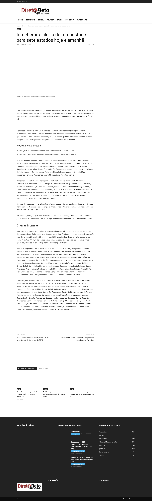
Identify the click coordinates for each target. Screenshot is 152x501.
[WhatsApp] (34, 49)
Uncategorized (75, 434)
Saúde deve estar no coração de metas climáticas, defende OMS (82, 460)
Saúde (59, 20)
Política (50, 20)
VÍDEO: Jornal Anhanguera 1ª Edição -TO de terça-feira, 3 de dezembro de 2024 (33, 339)
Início (18, 26)
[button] (132, 20)
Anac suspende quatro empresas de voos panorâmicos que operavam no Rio (82, 394)
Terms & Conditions (129, 499)
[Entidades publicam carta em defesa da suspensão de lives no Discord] (55, 381)
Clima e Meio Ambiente (78, 451)
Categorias (82, 20)
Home (20, 20)
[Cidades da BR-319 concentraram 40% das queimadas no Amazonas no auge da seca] (63, 445)
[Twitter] (24, 49)
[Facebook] (19, 49)
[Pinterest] (29, 49)
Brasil (41, 20)
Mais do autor (43, 369)
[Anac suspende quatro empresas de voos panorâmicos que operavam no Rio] (82, 381)
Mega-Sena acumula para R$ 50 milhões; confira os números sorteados (27, 394)
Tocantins (30, 20)
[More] (39, 49)
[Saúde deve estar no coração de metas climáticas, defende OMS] (63, 460)
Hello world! (75, 431)
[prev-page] (18, 400)
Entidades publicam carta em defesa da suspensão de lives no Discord (54, 394)
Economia (69, 20)
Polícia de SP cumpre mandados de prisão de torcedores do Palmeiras (77, 339)
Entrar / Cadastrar (22, 1)
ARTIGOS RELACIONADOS (27, 369)
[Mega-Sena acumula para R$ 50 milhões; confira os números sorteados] (29, 381)
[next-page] (21, 400)
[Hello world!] (63, 434)
